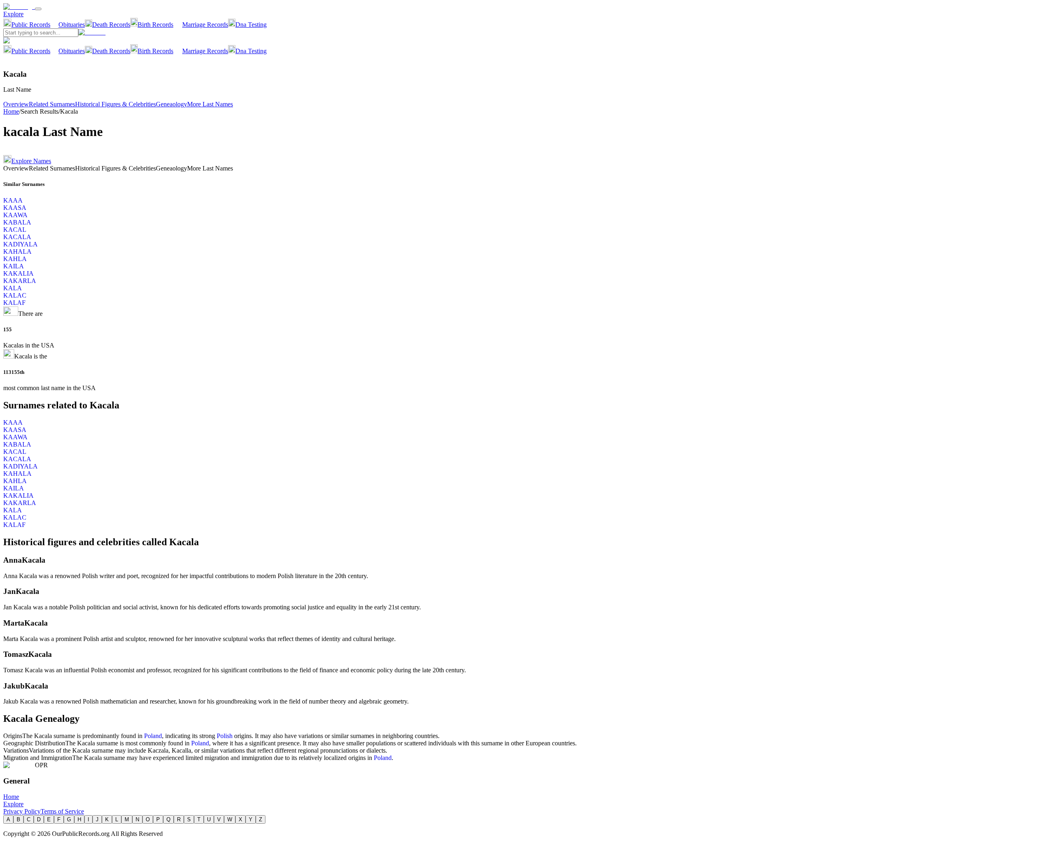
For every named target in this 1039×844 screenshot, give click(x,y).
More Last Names (210, 104)
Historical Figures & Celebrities (115, 104)
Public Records (30, 24)
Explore (13, 14)
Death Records (111, 24)
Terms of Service (62, 811)
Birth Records (155, 24)
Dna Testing (251, 24)
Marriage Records (205, 24)
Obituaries (71, 24)
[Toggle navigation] (38, 9)
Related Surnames (52, 104)
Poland (153, 735)
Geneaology (171, 104)
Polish (225, 735)
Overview (16, 104)
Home (11, 111)
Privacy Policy (22, 811)
